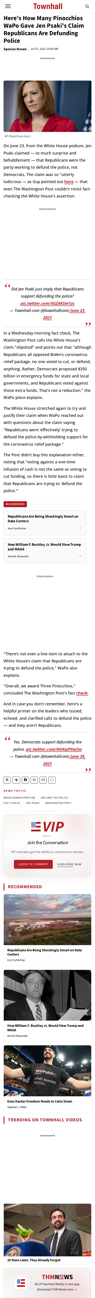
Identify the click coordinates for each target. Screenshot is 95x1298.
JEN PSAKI (33, 803)
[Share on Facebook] (25, 780)
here (69, 181)
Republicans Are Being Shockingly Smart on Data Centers (44, 952)
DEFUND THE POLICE (54, 798)
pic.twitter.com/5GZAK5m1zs (47, 303)
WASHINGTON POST (58, 803)
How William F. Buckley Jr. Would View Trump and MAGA (45, 1027)
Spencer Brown (15, 49)
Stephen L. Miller (17, 1107)
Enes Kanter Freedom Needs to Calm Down (39, 1101)
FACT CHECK (12, 803)
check (82, 693)
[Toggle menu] (8, 6)
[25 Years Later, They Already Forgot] (47, 1229)
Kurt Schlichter (16, 960)
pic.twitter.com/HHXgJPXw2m (54, 749)
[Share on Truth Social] (16, 780)
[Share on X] (7, 780)
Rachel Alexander (17, 1036)
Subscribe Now (69, 864)
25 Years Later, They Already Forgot (34, 1260)
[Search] (87, 6)
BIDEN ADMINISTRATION (19, 798)
